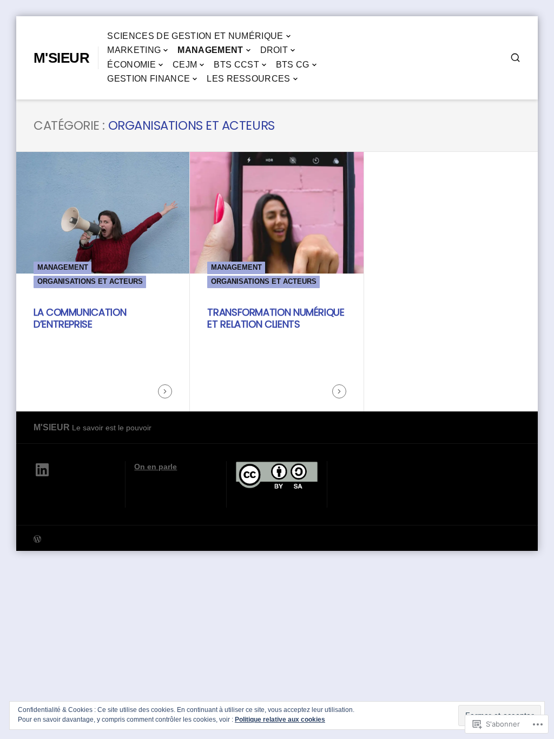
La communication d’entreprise (80, 318)
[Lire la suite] (165, 391)
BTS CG (292, 64)
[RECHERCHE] (515, 57)
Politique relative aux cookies (280, 719)
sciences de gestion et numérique (195, 36)
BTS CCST (236, 64)
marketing (134, 50)
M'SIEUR (61, 57)
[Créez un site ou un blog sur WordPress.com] (155, 538)
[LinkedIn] (42, 469)
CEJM (185, 64)
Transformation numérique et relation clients (275, 318)
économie (131, 64)
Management (210, 50)
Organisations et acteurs (90, 281)
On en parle (155, 467)
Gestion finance (148, 78)
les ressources (248, 78)
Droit (274, 50)
